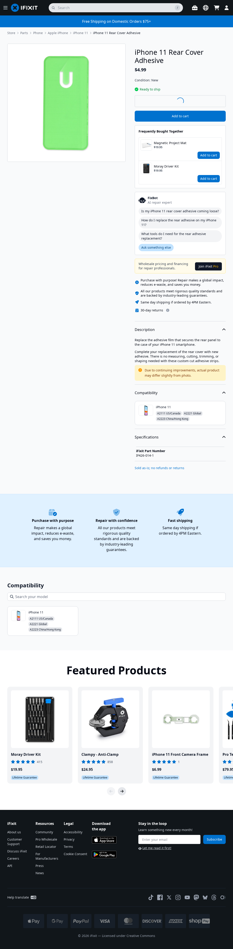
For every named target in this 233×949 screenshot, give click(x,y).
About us (14, 832)
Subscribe (214, 839)
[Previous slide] (111, 791)
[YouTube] (187, 897)
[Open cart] (216, 7)
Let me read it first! (156, 848)
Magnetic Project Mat (170, 143)
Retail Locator (45, 846)
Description (145, 329)
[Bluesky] (205, 897)
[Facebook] (160, 897)
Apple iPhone (58, 33)
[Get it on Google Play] (104, 854)
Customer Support (14, 841)
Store (11, 33)
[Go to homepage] (26, 8)
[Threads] (214, 897)
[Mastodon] (196, 897)
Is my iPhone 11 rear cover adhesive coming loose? (180, 211)
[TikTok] (151, 897)
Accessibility (73, 832)
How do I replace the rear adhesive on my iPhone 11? (178, 222)
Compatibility (146, 392)
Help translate (18, 897)
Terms (68, 846)
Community (44, 832)
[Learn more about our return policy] (167, 310)
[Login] (226, 7)
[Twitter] (169, 897)
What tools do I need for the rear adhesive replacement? (173, 236)
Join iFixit (208, 266)
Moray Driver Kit (166, 166)
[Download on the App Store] (104, 839)
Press (39, 866)
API (9, 866)
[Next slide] (122, 791)
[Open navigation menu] (5, 7)
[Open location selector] (205, 7)
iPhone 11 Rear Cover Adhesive (116, 33)
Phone (38, 33)
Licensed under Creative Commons (128, 936)
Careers (13, 858)
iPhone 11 (80, 33)
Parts (24, 33)
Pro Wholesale (46, 839)
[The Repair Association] (223, 897)
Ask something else (156, 247)
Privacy (69, 839)
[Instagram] (178, 897)
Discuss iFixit (17, 851)
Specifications (147, 437)
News (39, 873)
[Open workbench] (194, 7)
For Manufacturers (46, 856)
